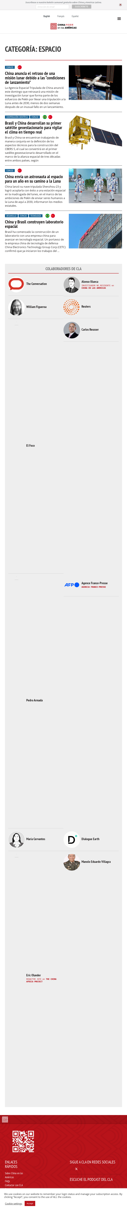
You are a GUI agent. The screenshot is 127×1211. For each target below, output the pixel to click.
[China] (20, 67)
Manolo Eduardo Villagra (96, 861)
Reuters (86, 306)
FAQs (7, 1181)
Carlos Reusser (90, 329)
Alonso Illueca (90, 281)
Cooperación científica (17, 117)
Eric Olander (33, 975)
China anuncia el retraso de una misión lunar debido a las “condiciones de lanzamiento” (35, 77)
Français (60, 16)
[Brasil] (45, 117)
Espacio (9, 67)
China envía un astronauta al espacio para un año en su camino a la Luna (34, 179)
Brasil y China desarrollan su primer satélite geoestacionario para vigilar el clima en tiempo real (33, 127)
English (46, 16)
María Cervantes (35, 839)
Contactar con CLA (14, 1185)
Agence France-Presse (95, 583)
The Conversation (36, 284)
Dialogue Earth (90, 839)
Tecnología (35, 215)
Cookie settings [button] (13, 1203)
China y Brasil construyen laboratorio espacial (34, 224)
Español (75, 16)
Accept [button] (30, 1203)
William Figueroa (36, 307)
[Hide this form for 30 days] (120, 4)
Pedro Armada (34, 700)
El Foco (30, 445)
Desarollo (11, 215)
